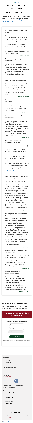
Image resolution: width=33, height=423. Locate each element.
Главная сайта (8, 360)
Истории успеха (8, 403)
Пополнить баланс (21, 5)
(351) (16, 8)
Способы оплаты (9, 401)
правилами (20, 341)
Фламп (13, 21)
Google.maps (22, 20)
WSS (10, 417)
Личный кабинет (11, 5)
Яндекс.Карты (6, 21)
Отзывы (7, 405)
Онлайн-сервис (8, 395)
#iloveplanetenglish (10, 170)
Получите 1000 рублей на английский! (17, 314)
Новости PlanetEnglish (10, 392)
